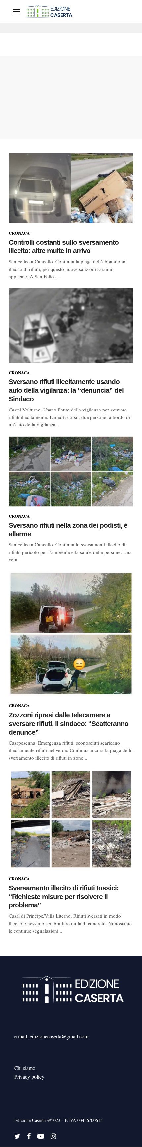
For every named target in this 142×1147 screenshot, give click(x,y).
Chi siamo (24, 1068)
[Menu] (16, 11)
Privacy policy (29, 1076)
